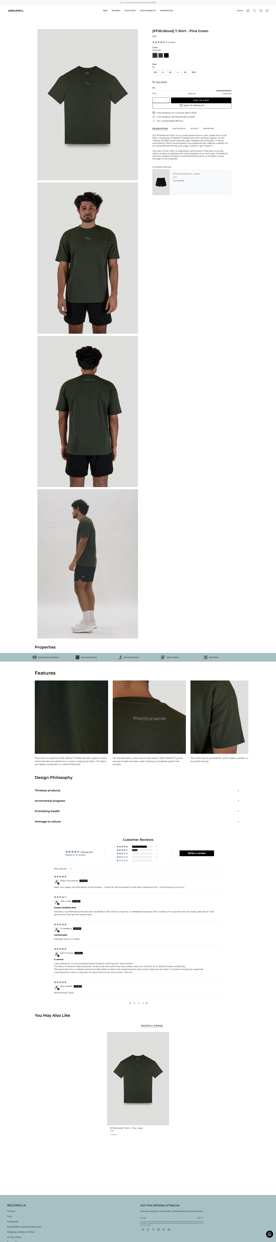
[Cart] (267, 10)
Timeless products (47, 790)
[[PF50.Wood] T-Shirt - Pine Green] (138, 1078)
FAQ (9, 1216)
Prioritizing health (47, 811)
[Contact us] (269, 1234)
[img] (60, 876)
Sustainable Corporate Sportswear (24, 1226)
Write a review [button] (197, 853)
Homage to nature (48, 821)
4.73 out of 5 (86, 852)
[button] (158, 42)
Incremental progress (50, 800)
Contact (11, 1211)
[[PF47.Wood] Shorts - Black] (161, 182)
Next (244, 717)
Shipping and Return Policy (21, 1232)
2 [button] (134, 1003)
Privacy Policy (14, 1237)
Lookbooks (12, 1221)
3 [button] (139, 1003)
